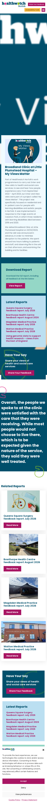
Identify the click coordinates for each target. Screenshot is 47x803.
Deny (23, 787)
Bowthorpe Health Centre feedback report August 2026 (22, 316)
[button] (43, 750)
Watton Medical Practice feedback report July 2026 (20, 330)
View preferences (23, 794)
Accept (23, 781)
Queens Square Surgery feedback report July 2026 (20, 309)
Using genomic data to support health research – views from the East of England (23, 338)
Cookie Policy (14, 800)
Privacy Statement (29, 800)
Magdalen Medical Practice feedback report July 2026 (21, 323)
